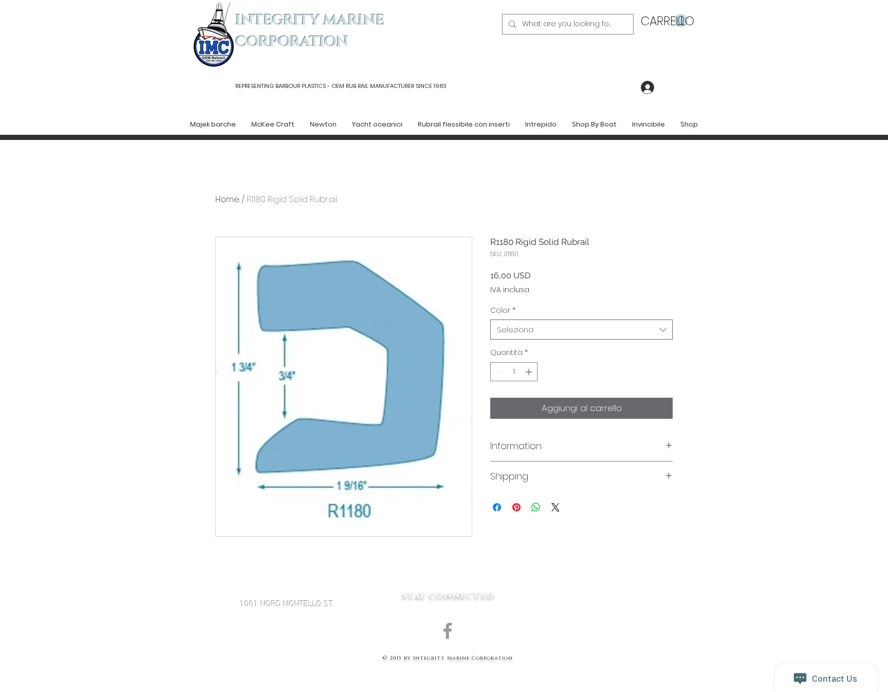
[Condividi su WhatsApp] (536, 507)
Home (227, 199)
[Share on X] (555, 507)
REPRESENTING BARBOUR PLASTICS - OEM (289, 86)
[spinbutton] (514, 372)
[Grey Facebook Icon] (447, 631)
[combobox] (581, 330)
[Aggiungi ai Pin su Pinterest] (516, 507)
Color (502, 310)
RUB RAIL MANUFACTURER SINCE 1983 (395, 86)
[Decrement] (498, 372)
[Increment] (529, 372)
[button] (664, 21)
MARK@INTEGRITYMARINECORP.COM (286, 659)
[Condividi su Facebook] (497, 507)
